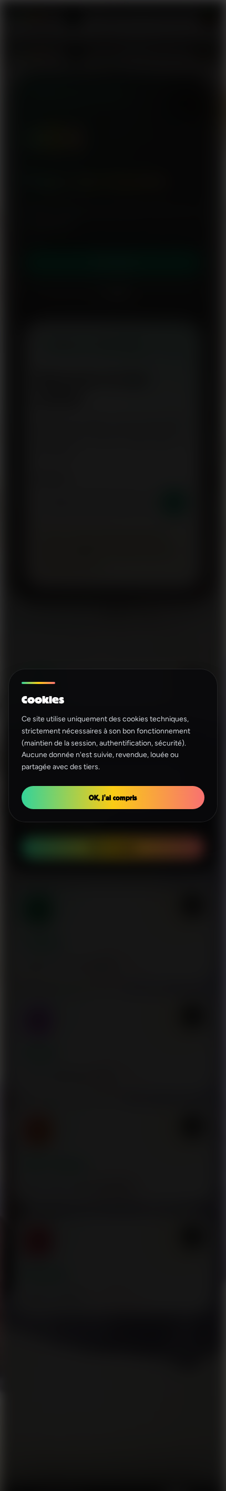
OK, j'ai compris (113, 797)
